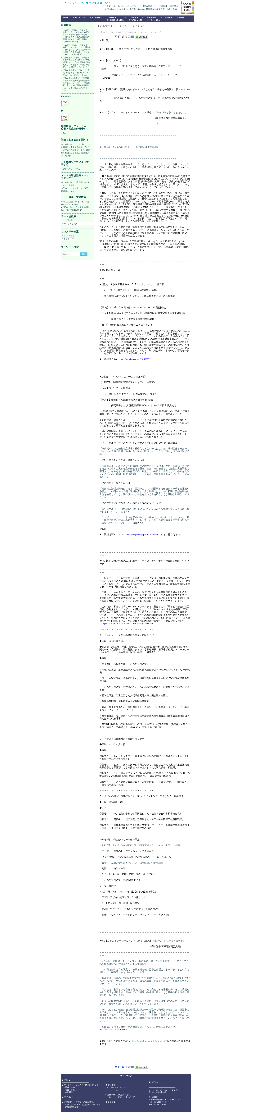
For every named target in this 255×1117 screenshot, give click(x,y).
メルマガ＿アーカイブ (150, 32)
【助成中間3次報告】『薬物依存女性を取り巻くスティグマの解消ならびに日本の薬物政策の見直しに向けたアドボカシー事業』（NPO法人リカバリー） (76, 62)
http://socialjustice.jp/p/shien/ (147, 1041)
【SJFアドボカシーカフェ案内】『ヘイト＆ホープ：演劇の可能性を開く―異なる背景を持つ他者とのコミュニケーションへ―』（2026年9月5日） (76, 49)
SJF (108, 3)
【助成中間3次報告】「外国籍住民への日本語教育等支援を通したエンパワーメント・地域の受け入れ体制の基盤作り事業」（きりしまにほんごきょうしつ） (76, 84)
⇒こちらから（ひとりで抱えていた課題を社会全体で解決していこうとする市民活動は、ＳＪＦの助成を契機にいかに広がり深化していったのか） (75, 150)
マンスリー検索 (68, 236)
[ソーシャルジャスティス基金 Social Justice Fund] (64, 106)
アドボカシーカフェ (71, 169)
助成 (65, 133)
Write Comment (127, 32)
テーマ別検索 (67, 220)
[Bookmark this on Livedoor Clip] (129, 37)
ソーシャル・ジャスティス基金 (83, 3)
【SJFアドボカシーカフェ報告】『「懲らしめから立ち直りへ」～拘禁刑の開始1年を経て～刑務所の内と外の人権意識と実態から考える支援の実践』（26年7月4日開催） (76, 36)
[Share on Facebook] (119, 37)
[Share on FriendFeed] (132, 37)
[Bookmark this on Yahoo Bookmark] (126, 37)
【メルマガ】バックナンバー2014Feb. (121, 26)
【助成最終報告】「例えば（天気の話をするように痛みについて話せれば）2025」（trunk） (76, 72)
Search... (66, 254)
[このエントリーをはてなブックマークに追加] (116, 37)
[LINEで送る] (141, 37)
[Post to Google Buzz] (123, 37)
